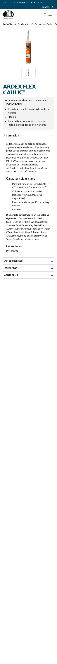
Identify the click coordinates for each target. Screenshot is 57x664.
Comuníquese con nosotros (28, 2)
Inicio (5, 24)
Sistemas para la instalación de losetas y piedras (31, 24)
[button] (46, 7)
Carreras (7, 2)
